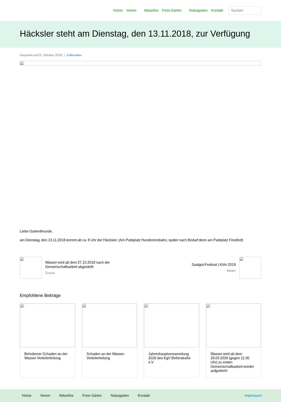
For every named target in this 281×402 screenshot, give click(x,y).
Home (118, 10)
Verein (131, 10)
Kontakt (217, 10)
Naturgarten (198, 10)
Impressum (253, 395)
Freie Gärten (172, 10)
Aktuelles (151, 10)
